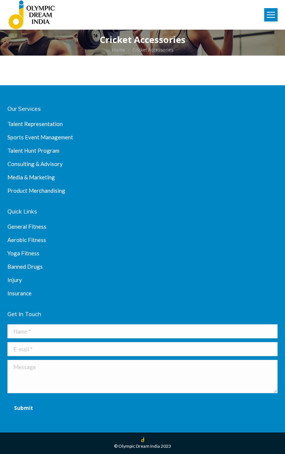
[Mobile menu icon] (271, 14)
